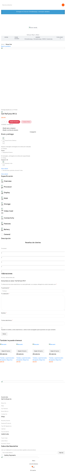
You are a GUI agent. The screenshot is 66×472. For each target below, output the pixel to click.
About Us (3, 403)
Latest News (4, 440)
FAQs (2, 406)
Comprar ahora (26, 121)
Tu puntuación (5, 288)
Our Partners (4, 408)
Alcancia (3, 354)
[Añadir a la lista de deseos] (11, 347)
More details (4, 168)
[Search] (63, 5)
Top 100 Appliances (6, 426)
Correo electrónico (7, 320)
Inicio (2, 44)
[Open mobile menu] (1, 1)
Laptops (3, 429)
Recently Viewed (5, 420)
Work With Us (4, 411)
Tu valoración (5, 293)
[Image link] (33, 388)
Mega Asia (33, 31)
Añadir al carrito (14, 121)
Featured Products (6, 423)
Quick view (6, 347)
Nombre (4, 313)
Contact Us (4, 414)
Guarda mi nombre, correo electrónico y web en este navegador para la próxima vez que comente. (28, 329)
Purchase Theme (5, 443)
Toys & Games (5, 431)
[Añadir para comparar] (2, 347)
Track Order (4, 438)
